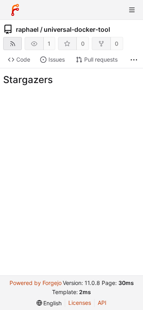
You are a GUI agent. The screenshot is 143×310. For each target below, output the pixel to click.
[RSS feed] (12, 43)
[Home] (15, 10)
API (102, 302)
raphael (27, 29)
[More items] (134, 60)
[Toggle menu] (132, 10)
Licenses (79, 302)
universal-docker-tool (77, 29)
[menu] (49, 303)
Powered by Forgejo (36, 282)
